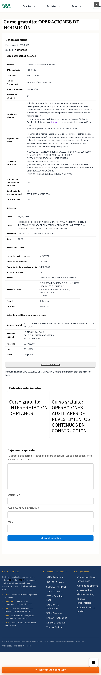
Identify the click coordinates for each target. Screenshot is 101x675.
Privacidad (17, 646)
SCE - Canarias (54, 613)
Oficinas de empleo (87, 585)
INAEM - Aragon (55, 582)
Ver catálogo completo (52, 670)
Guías (74, 6)
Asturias (54, 122)
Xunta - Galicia (54, 627)
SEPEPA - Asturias (56, 586)
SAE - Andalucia (54, 577)
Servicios (51, 6)
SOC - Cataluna (54, 591)
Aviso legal (7, 646)
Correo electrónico (23, 508)
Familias (27, 6)
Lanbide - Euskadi (55, 622)
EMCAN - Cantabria (56, 617)
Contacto (27, 646)
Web (10, 521)
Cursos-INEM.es (6, 6)
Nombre (13, 494)
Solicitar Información (50, 364)
